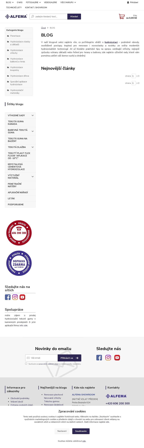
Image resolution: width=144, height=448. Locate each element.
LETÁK (11, 198)
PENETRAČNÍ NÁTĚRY (14, 185)
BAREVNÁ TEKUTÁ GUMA (17, 131)
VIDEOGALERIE (50, 2)
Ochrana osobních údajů (22, 405)
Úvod (43, 28)
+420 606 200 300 (118, 403)
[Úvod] (16, 16)
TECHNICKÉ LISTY (14, 7)
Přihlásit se (67, 358)
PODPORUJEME (16, 204)
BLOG (8, 2)
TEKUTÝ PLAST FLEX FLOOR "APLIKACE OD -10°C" (19, 156)
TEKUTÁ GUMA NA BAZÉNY (17, 140)
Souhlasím (81, 431)
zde (107, 422)
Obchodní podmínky (20, 398)
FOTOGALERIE (32, 2)
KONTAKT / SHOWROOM (36, 7)
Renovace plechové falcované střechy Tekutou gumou (53, 398)
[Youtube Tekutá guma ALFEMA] (22, 297)
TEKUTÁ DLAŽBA (17, 147)
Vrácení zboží (17, 401)
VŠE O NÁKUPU (66, 2)
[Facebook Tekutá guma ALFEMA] (8, 297)
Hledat (74, 16)
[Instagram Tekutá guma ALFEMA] (15, 297)
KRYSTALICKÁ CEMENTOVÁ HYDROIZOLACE (16, 167)
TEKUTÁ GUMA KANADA (16, 122)
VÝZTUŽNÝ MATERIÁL (14, 176)
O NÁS (19, 2)
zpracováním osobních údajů (48, 364)
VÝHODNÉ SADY (16, 115)
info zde (23, 325)
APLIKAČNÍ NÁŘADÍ (18, 192)
